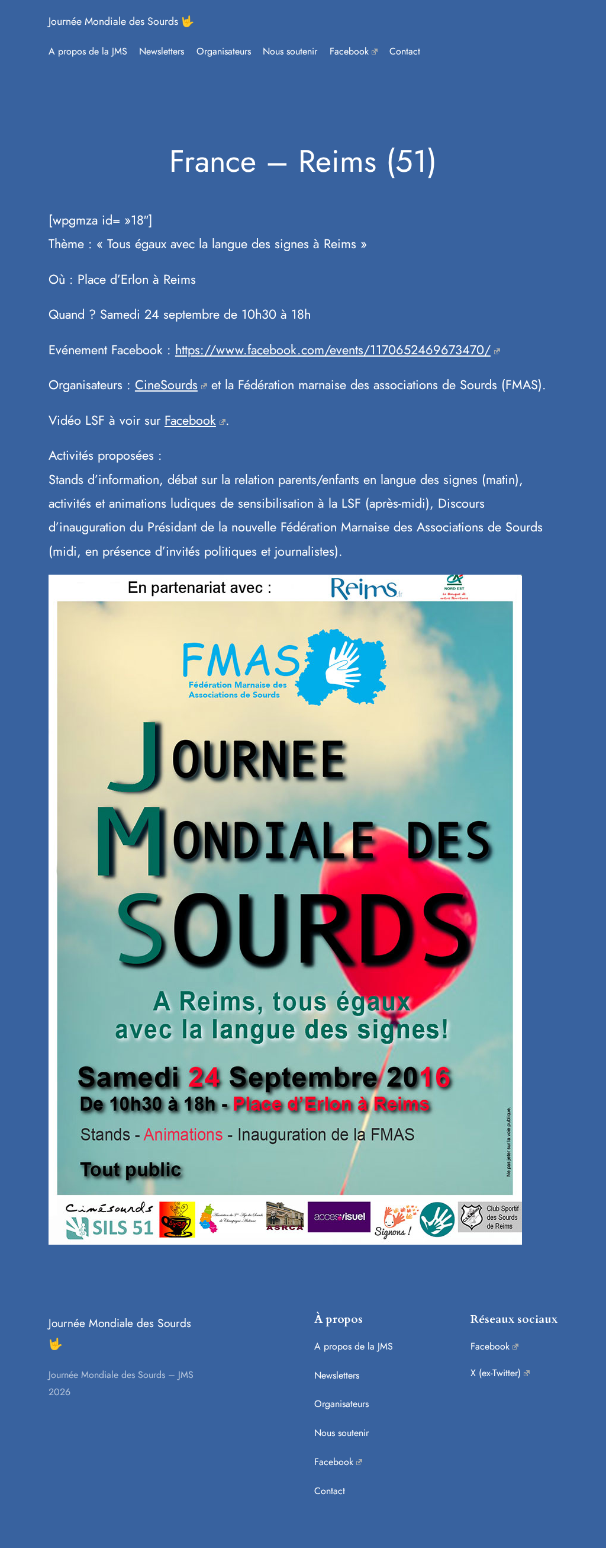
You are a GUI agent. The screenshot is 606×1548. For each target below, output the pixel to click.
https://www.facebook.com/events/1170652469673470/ (333, 350)
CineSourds (166, 385)
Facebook (190, 420)
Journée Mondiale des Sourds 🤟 (121, 21)
